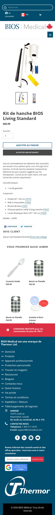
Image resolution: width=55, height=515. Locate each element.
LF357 (25, 206)
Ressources (11, 374)
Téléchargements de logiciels (21, 406)
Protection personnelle (18, 365)
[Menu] (50, 34)
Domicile (10, 351)
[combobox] (27, 7)
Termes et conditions (17, 397)
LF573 (28, 199)
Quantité (6, 131)
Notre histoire (13, 388)
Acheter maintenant (27, 152)
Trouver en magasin (16, 370)
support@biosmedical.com (30, 429)
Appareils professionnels (19, 360)
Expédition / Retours (16, 401)
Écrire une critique (38, 236)
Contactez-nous (13, 383)
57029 (43, 213)
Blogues (9, 379)
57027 (46, 209)
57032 (28, 202)
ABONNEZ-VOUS (37, 459)
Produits (9, 356)
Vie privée (10, 392)
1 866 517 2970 (29, 426)
